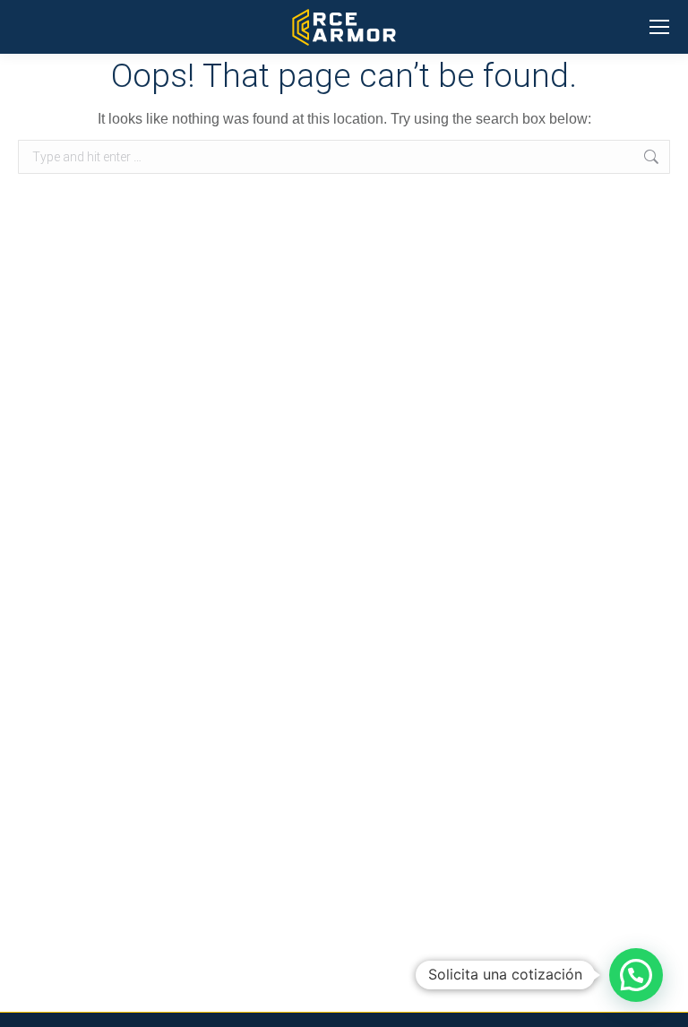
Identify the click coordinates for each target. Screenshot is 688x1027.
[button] (636, 975)
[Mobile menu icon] (659, 27)
